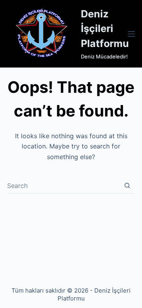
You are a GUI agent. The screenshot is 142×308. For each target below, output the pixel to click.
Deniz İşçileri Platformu (105, 28)
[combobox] (63, 185)
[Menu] (131, 34)
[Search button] (127, 185)
